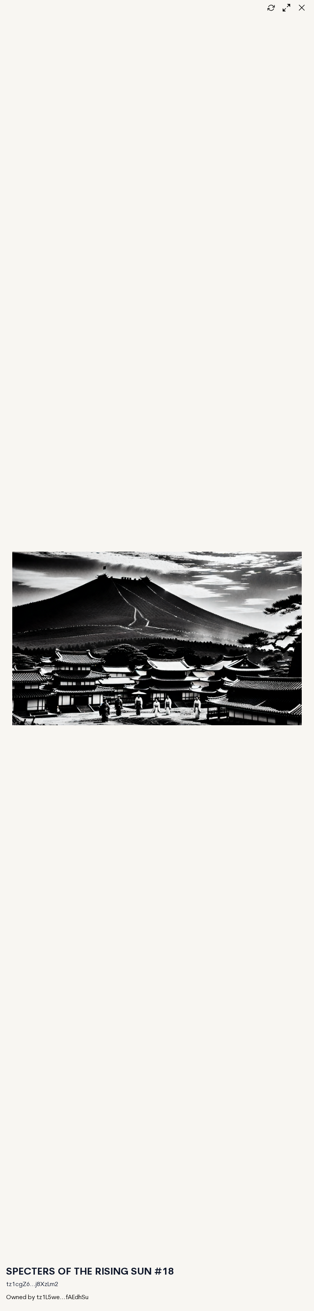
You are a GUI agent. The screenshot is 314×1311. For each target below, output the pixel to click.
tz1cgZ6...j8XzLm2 (32, 1285)
